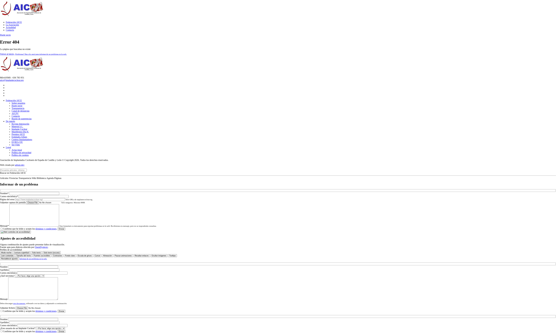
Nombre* (4, 193)
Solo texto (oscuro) (52, 253)
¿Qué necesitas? (7, 276)
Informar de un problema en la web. (33, 259)
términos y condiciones (45, 229)
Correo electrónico (9, 273)
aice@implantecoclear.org (12, 80)
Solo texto (36, 253)
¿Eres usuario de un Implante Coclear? (18, 328)
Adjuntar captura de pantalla (42, 202)
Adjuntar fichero (8, 308)
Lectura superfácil (21, 253)
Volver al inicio (7, 54)
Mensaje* (78, 226)
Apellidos (4, 270)
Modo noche (6, 253)
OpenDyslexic (41, 247)
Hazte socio (5, 35)
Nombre (4, 267)
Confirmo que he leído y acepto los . (30, 229)
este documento (19, 303)
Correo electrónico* (9, 196)
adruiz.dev (19, 165)
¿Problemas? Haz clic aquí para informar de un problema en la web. (40, 54)
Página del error (46, 199)
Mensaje (4, 299)
